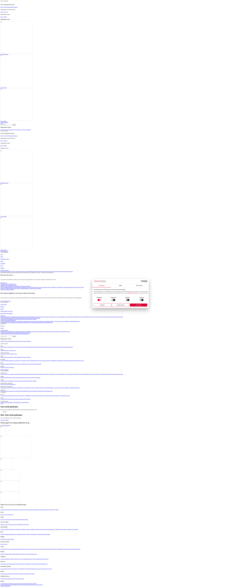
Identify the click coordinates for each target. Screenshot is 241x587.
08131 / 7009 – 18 (4, 12)
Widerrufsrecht (15, 584)
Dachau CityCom (4, 544)
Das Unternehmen (4, 331)
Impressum (3, 584)
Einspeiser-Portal (39, 316)
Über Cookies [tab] (139, 285)
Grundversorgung (18, 271)
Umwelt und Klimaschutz (48, 331)
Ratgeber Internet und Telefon (24, 554)
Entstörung (34, 319)
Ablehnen (102, 305)
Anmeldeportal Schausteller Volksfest (65, 271)
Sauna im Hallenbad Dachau (20, 534)
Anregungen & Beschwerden (20, 319)
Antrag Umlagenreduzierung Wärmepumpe (107, 316)
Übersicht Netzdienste (5, 559)
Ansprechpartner (4, 319)
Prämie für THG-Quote (79, 287)
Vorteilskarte (28, 129)
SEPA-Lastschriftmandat (58, 549)
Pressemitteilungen (8, 578)
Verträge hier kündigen (23, 584)
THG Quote (23, 129)
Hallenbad (12, 288)
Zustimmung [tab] (101, 285)
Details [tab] (120, 285)
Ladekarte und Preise (46, 287)
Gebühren (12, 285)
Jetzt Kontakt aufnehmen (12, 7)
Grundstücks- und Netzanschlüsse (23, 321)
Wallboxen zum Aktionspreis (15, 287)
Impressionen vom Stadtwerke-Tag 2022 (62, 331)
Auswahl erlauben (120, 305)
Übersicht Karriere (4, 332)
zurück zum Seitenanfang (6, 585)
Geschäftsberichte (28, 331)
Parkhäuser (12, 289)
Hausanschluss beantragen (22, 316)
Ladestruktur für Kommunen (68, 287)
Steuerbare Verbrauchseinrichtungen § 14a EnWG (49, 321)
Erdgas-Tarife (3, 514)
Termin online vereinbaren (94, 316)
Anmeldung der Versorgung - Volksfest (51, 509)
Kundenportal (14, 316)
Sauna (15, 288)
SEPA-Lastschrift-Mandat (83, 316)
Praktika (28, 332)
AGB (11, 584)
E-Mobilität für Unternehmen (57, 287)
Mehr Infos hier (4, 282)
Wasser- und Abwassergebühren (16, 524)
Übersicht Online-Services (6, 316)
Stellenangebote (11, 332)
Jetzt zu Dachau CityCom (6, 301)
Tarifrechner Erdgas (4, 284)
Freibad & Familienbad (5, 288)
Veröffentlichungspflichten (74, 321)
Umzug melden (17, 129)
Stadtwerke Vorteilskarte (48, 549)
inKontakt (22, 578)
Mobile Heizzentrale (24, 519)
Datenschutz (7, 584)
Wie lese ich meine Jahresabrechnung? (8, 320)
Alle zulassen (138, 305)
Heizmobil (24, 286)
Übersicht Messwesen (5, 322)
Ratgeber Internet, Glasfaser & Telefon (26, 318)
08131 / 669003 (4, 16)
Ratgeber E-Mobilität (5, 318)
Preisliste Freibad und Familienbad (7, 129)
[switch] (113, 300)
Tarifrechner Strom (11, 271)
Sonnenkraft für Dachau (53, 271)
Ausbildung (17, 332)
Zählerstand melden (31, 316)
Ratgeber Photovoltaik (13, 318)
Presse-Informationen (9, 333)
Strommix (21, 509)
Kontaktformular (10, 319)
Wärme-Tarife (3, 519)
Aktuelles (2, 333)
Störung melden (120, 316)
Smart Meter (11, 322)
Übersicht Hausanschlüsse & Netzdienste (9, 321)
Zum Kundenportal (4, 122)
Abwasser (7, 285)
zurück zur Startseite (5, 420)
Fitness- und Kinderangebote (22, 288)
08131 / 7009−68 (4, 7)
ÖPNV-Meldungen (17, 333)
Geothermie (28, 286)
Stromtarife (9, 509)
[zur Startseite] (6, 342)
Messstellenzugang (49, 322)
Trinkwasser (3, 285)
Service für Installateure (64, 321)
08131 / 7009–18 (4, 140)
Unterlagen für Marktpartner (37, 331)
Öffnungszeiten (29, 319)
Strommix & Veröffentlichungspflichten (30, 271)
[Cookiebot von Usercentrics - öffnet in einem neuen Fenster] (141, 281)
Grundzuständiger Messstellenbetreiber (37, 322)
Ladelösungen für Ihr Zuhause (36, 287)
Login (2, 123)
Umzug (15, 285)
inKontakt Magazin (25, 333)
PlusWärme (19, 286)
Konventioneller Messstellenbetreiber (22, 322)
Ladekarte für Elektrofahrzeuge (48, 529)
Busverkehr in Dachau (5, 289)
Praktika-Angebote (31, 573)
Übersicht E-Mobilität (5, 287)
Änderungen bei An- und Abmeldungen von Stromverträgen (61, 316)
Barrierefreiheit (31, 584)
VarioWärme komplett (12, 286)
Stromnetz (33, 321)
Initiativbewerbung (23, 332)
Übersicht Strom (4, 271)
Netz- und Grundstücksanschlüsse (25, 559)
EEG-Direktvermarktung (43, 271)
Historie (22, 331)
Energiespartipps (37, 318)
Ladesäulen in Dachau (25, 287)
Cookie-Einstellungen (38, 584)
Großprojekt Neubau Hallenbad (35, 288)
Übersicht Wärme (4, 286)
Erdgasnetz (37, 321)
